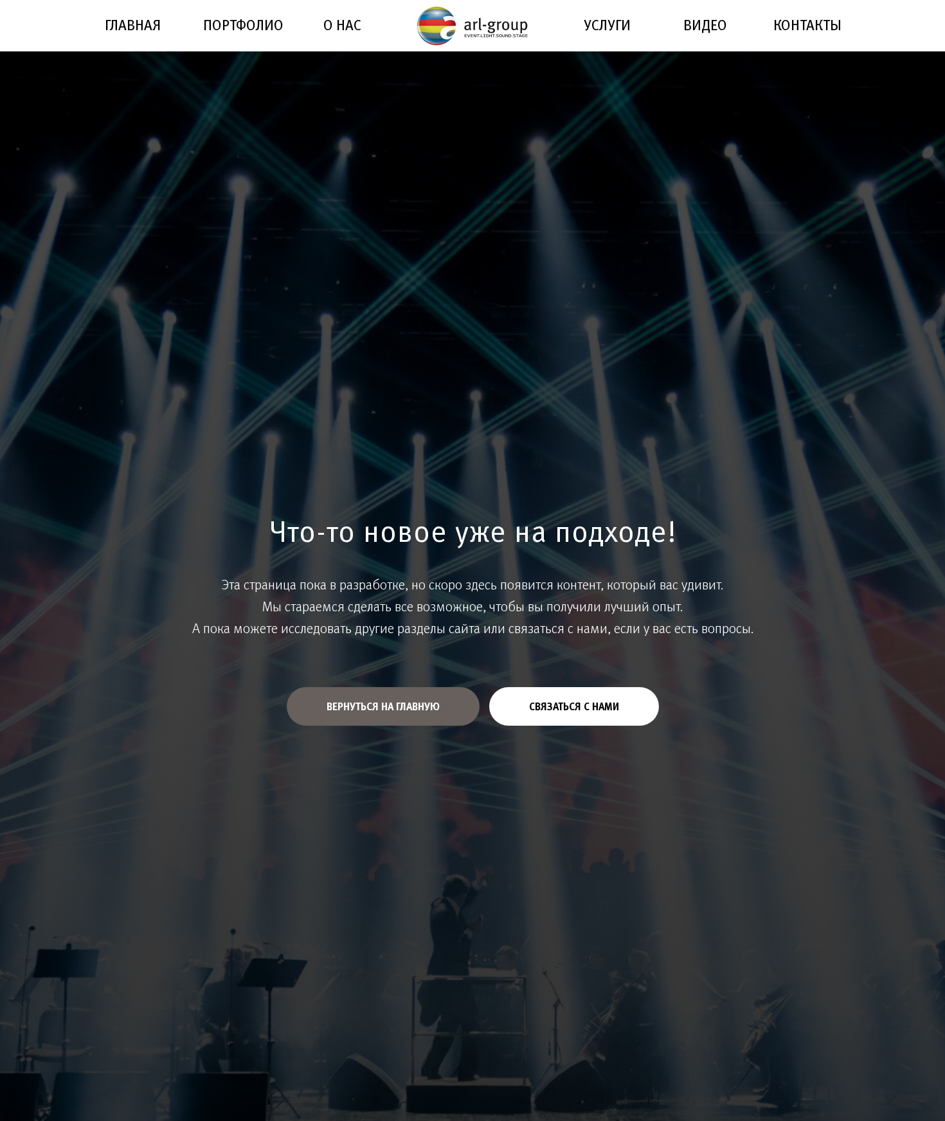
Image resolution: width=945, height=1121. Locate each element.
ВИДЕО (705, 24)
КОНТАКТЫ (807, 24)
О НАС (342, 24)
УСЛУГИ (607, 24)
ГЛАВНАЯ (133, 24)
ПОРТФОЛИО (243, 24)
